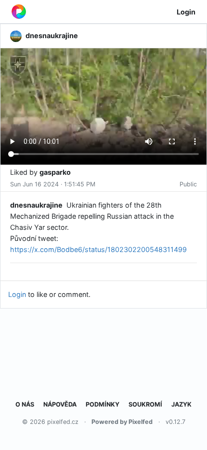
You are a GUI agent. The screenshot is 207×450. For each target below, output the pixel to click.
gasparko (55, 172)
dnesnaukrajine (36, 205)
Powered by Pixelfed (122, 421)
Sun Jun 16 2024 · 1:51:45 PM (52, 184)
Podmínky (102, 404)
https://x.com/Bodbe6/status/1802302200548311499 (98, 249)
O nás (24, 404)
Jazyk (181, 404)
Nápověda (60, 404)
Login (186, 12)
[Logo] (19, 11)
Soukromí (145, 404)
